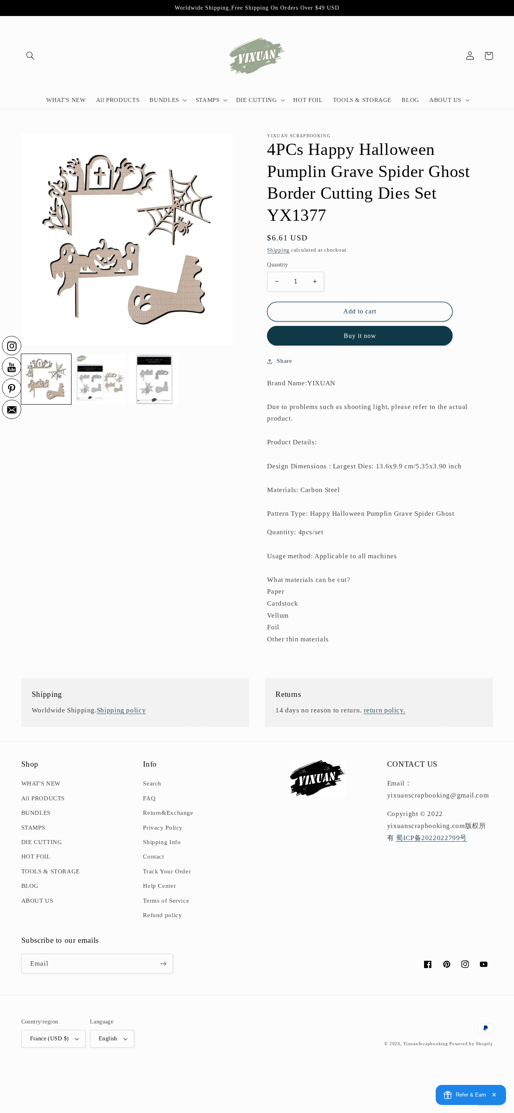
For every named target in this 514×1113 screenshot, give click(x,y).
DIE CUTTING (41, 842)
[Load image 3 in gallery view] (154, 379)
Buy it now (360, 335)
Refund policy (162, 915)
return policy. (385, 710)
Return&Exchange (168, 813)
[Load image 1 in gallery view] (46, 379)
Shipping (278, 250)
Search (152, 783)
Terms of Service (166, 900)
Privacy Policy (163, 827)
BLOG (30, 886)
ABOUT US (37, 900)
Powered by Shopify (471, 1044)
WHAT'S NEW (41, 783)
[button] (30, 56)
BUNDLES (36, 813)
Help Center (159, 886)
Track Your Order (167, 871)
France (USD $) (49, 1039)
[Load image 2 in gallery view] (100, 379)
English (108, 1039)
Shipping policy (121, 710)
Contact (153, 856)
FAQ (149, 798)
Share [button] (284, 361)
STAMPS (33, 827)
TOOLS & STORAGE (50, 871)
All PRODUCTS (43, 798)
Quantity (277, 265)
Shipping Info (162, 842)
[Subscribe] (163, 963)
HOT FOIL (36, 856)
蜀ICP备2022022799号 (431, 838)
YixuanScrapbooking (425, 1044)
